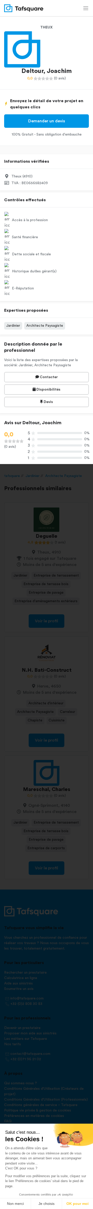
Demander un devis (46, 121)
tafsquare (12, 476)
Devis (48, 402)
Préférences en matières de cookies (34, 1116)
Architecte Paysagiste (44, 325)
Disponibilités (48, 389)
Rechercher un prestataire (25, 972)
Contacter (48, 377)
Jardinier (13, 325)
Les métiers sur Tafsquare (25, 1039)
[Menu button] (86, 8)
